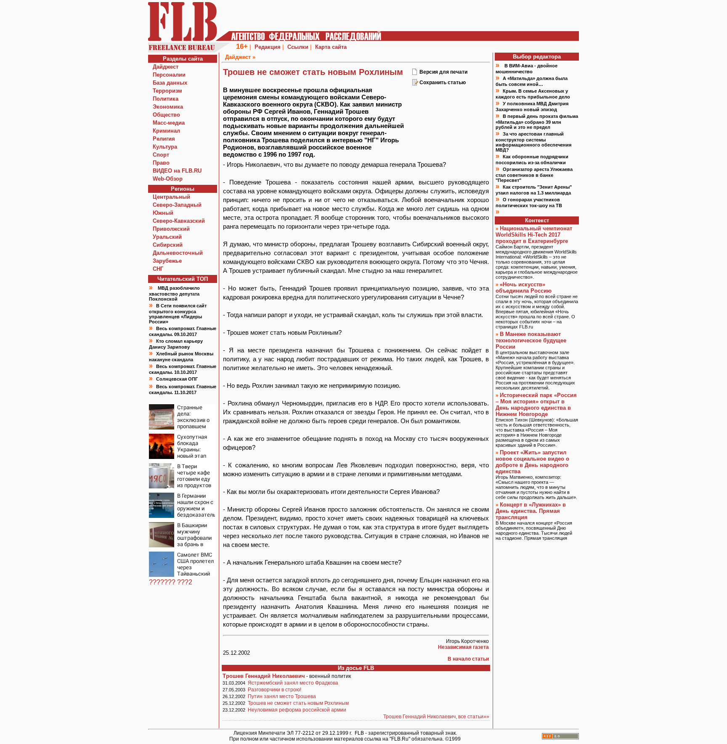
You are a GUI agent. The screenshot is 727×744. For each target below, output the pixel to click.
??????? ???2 (170, 582)
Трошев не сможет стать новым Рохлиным (298, 703)
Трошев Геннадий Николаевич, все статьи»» (436, 717)
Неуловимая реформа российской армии (297, 710)
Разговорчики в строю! (274, 690)
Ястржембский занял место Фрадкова (293, 683)
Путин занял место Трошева (282, 696)
